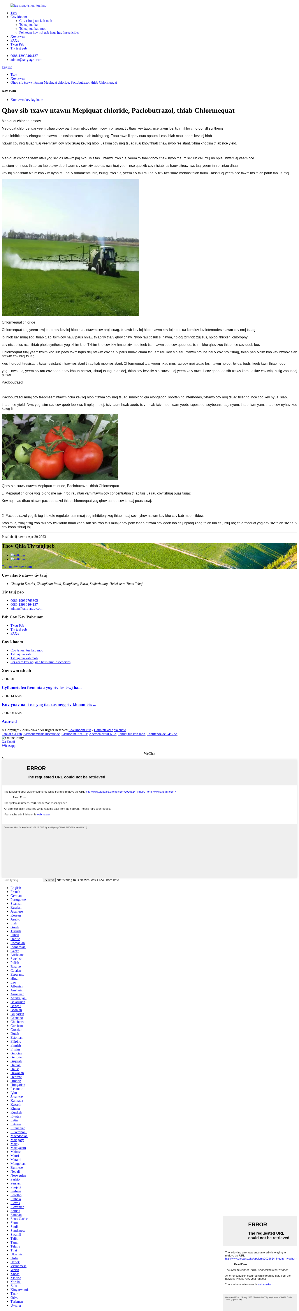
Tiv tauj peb (19, 48)
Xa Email (8, 742)
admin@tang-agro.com (26, 60)
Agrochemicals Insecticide (41, 734)
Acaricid (9, 721)
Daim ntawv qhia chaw (110, 730)
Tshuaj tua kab (29, 24)
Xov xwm (18, 36)
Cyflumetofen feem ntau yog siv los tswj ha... (42, 687)
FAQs (15, 40)
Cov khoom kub (80, 730)
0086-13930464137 (24, 56)
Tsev (14, 13)
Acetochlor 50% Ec (102, 734)
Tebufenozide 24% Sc (162, 734)
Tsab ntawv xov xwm (17, 566)
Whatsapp (9, 746)
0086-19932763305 (24, 600)
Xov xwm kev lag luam (27, 100)
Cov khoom (19, 17)
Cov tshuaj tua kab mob (35, 21)
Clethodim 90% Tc (75, 734)
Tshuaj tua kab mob (32, 28)
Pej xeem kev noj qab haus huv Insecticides (49, 32)
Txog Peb (17, 44)
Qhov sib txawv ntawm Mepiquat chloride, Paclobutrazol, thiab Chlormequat (64, 82)
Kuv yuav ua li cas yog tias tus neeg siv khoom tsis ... (49, 704)
